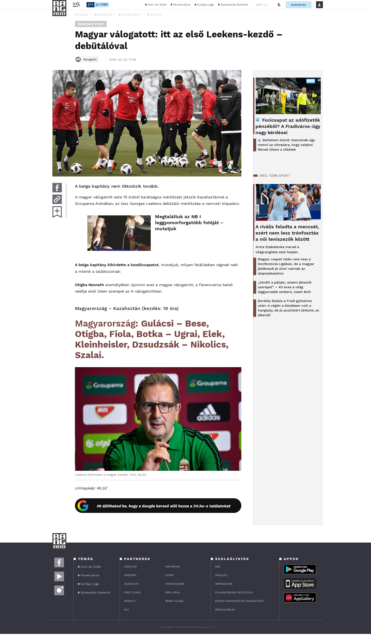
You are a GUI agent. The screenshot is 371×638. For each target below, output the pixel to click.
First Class (132, 592)
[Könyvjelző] (57, 212)
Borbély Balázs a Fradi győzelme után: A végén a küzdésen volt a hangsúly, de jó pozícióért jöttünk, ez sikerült (288, 308)
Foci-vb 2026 (157, 4)
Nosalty (129, 601)
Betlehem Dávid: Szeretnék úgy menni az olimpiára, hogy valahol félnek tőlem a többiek (286, 145)
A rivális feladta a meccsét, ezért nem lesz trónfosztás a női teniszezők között (287, 233)
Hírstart (130, 575)
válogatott (105, 14)
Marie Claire (174, 601)
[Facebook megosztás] (57, 187)
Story (169, 575)
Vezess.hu (131, 583)
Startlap (130, 566)
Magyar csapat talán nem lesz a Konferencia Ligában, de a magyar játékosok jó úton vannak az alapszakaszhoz (286, 266)
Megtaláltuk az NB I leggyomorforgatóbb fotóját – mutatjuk (189, 222)
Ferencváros (181, 4)
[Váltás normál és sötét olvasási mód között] (279, 4)
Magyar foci (91, 24)
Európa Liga (205, 4)
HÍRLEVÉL (221, 575)
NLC (126, 609)
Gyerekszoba (174, 583)
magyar (83, 14)
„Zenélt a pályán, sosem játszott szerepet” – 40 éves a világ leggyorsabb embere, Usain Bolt (285, 287)
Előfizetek (298, 5)
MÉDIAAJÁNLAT (225, 609)
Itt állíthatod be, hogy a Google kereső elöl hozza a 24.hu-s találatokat (163, 506)
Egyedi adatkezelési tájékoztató (239, 601)
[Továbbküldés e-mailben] (57, 199)
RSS (217, 566)
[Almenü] (76, 5)
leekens (155, 14)
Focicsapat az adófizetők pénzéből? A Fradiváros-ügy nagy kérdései (287, 126)
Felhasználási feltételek (234, 592)
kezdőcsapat (131, 14)
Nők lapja (172, 592)
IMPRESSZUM (223, 583)
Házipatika (172, 566)
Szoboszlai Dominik (234, 4)
